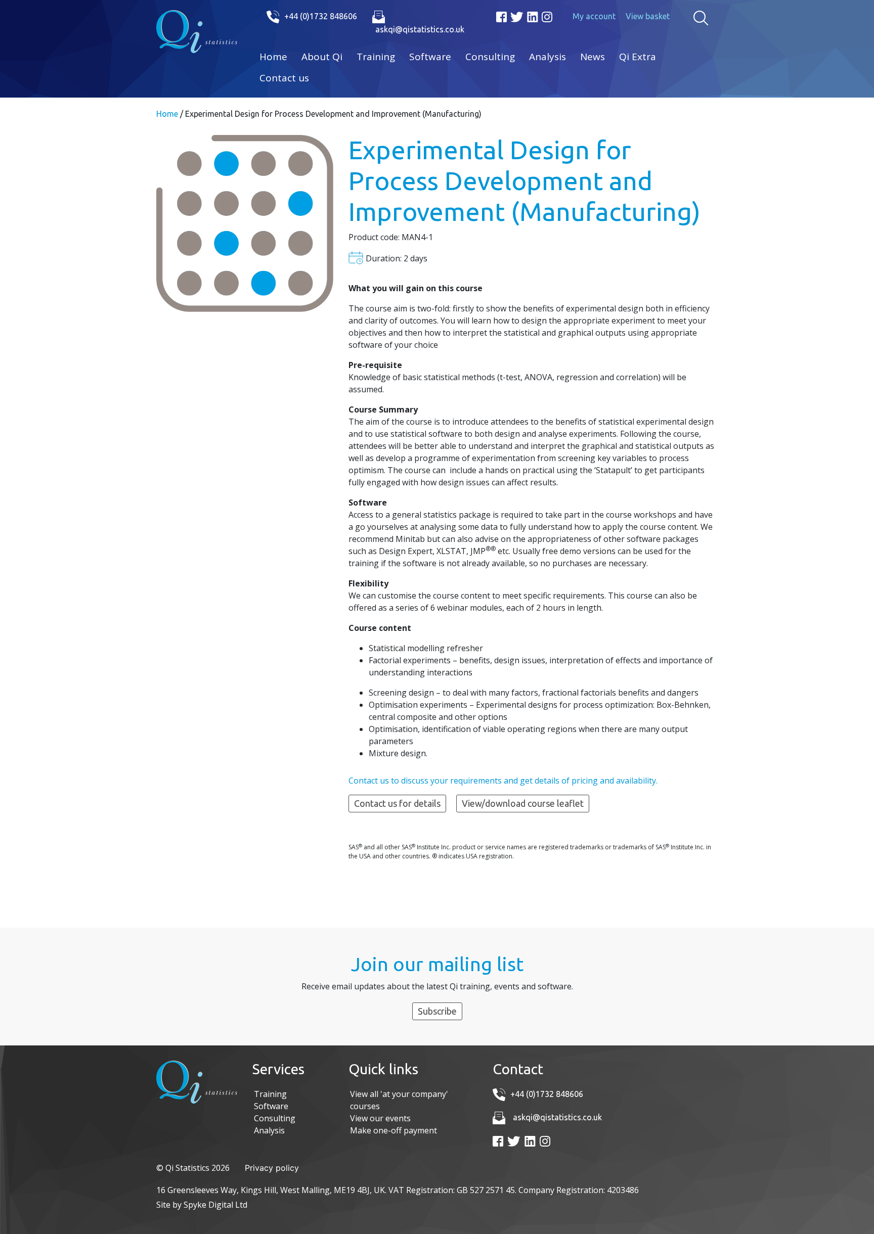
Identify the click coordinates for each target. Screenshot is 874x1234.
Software (430, 56)
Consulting (490, 56)
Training (376, 56)
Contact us (284, 77)
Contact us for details (397, 803)
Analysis (547, 56)
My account (594, 16)
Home (273, 56)
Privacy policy (272, 1168)
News (592, 56)
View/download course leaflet (523, 803)
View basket (648, 16)
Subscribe (437, 1011)
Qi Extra (637, 56)
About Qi (321, 56)
